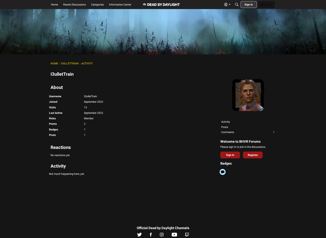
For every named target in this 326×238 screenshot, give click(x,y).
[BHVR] (161, 4)
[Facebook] (151, 235)
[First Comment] (222, 172)
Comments (247, 132)
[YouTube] (174, 235)
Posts (224, 127)
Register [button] (253, 154)
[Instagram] (162, 235)
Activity (225, 121)
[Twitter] (139, 235)
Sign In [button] (230, 154)
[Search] (236, 4)
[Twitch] (187, 235)
